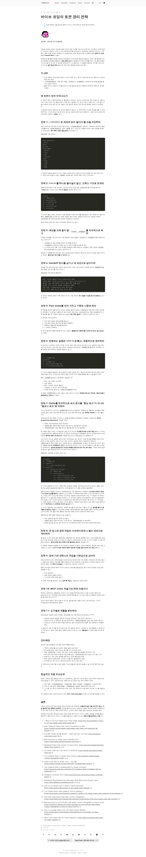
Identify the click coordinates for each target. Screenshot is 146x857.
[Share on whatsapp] (91, 834)
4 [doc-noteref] (49, 239)
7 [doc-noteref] (71, 349)
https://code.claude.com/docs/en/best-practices (61, 741)
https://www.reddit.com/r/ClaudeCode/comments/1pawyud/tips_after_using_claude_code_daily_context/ (81, 799)
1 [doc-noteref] (76, 130)
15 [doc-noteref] (90, 614)
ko (100, 3)
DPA (79, 852)
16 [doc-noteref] (92, 614)
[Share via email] (61, 834)
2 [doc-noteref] (77, 130)
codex (64, 825)
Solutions (64, 3)
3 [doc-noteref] (80, 189)
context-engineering (79, 825)
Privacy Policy (64, 852)
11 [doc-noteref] (73, 493)
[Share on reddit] (79, 834)
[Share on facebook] (43, 834)
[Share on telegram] (102, 834)
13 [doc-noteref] (83, 563)
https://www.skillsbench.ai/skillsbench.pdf (59, 782)
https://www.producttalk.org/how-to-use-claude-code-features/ (67, 788)
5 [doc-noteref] (50, 239)
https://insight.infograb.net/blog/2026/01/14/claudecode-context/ (68, 764)
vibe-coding (47, 825)
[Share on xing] (85, 834)
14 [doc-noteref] (56, 596)
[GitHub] (93, 3)
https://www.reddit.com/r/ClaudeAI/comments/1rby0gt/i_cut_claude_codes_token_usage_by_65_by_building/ (82, 793)
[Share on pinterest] (67, 834)
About (57, 3)
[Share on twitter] (49, 834)
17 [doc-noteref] (93, 614)
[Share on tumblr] (55, 834)
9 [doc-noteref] (78, 445)
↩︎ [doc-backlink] (75, 723)
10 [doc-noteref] (92, 435)
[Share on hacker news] (97, 834)
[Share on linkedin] (73, 834)
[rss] (82, 850)
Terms (85, 852)
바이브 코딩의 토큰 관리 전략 (64, 16)
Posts (80, 3)
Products (73, 3)
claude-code (56, 825)
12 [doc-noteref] (87, 541)
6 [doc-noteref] (64, 269)
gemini (69, 825)
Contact (87, 3)
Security (73, 852)
